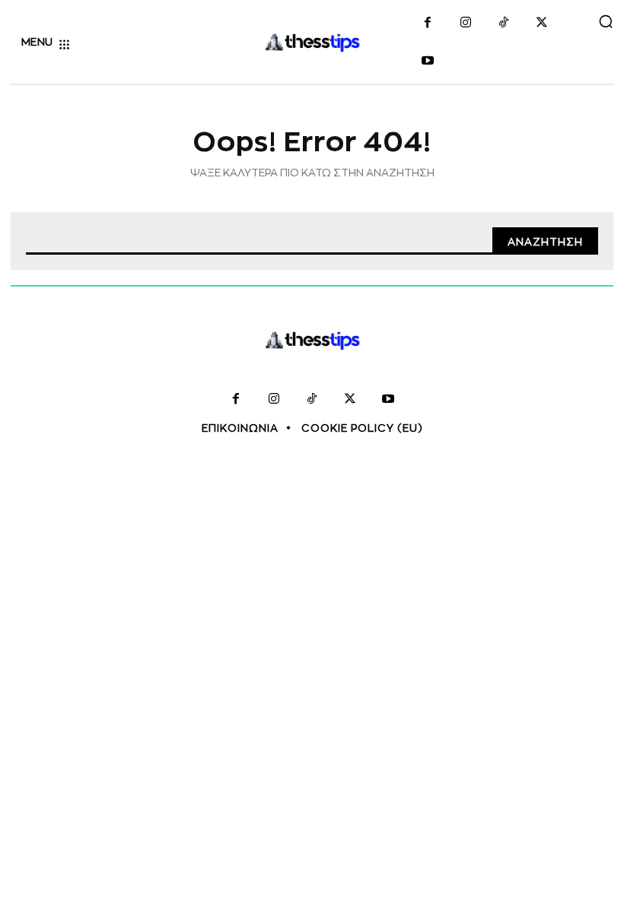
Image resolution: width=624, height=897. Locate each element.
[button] (605, 21)
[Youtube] (427, 61)
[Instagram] (465, 23)
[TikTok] (504, 23)
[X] (542, 23)
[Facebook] (427, 23)
